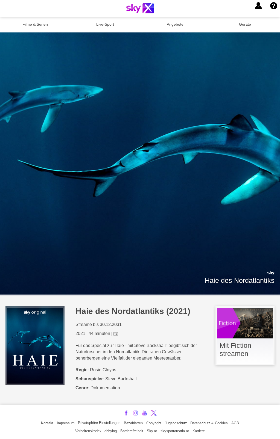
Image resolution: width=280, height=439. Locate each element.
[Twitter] (154, 413)
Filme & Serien (35, 24)
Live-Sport (105, 24)
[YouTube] (144, 413)
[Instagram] (135, 413)
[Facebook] (126, 413)
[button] (258, 5)
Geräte (245, 24)
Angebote (175, 24)
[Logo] (140, 8)
